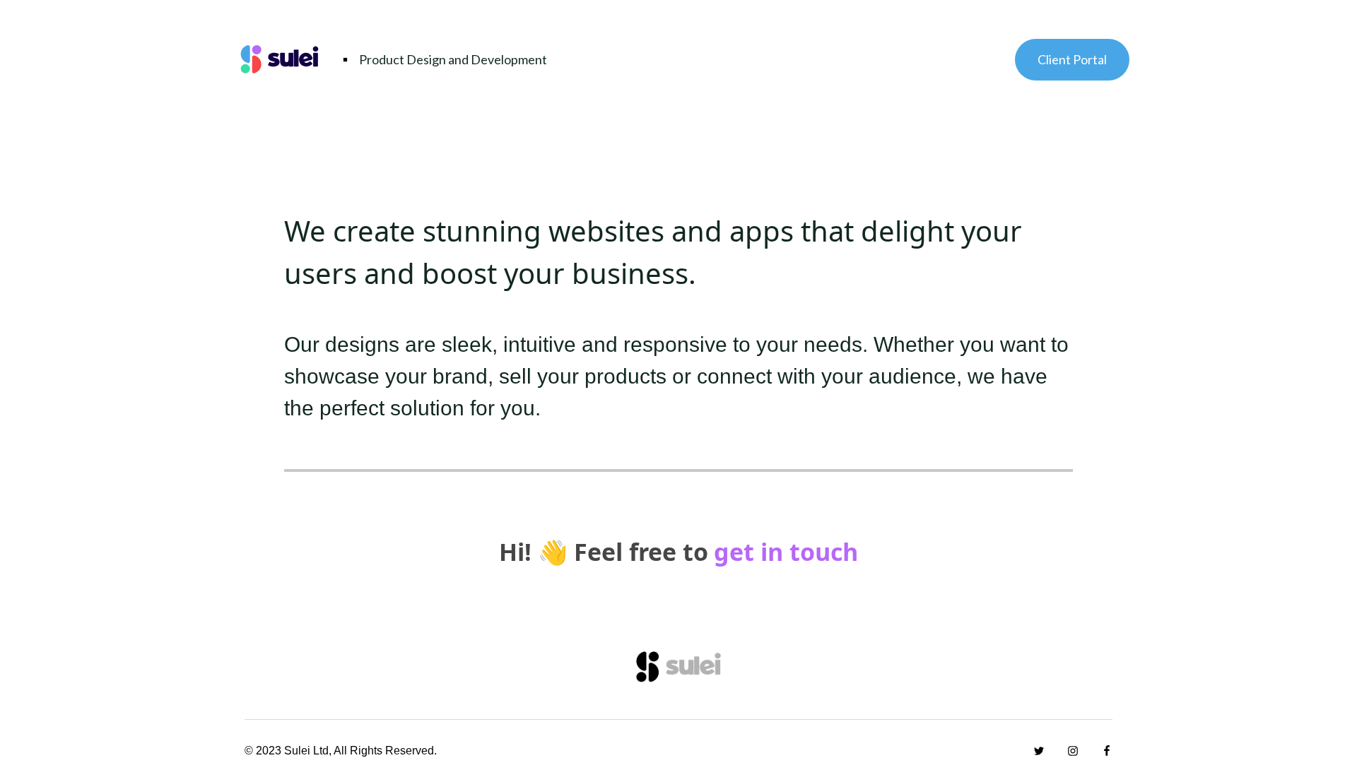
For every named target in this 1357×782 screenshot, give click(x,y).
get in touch (786, 551)
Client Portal (1072, 59)
